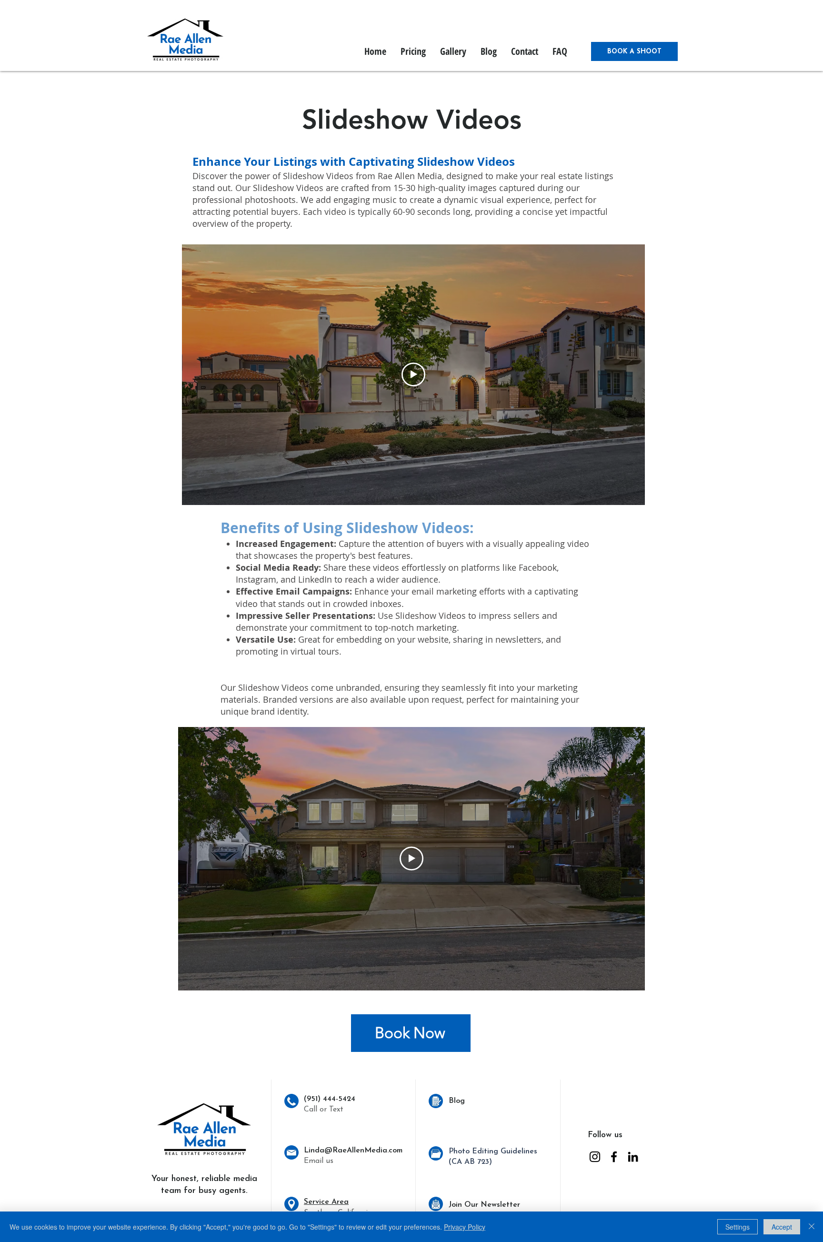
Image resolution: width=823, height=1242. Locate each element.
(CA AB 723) (470, 1162)
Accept (782, 1227)
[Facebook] (614, 1157)
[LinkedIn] (633, 1157)
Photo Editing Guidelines (493, 1151)
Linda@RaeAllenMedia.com (353, 1150)
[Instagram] (595, 1157)
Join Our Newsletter (484, 1205)
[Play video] (413, 374)
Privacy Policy (464, 1227)
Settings (737, 1227)
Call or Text (323, 1109)
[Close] (811, 1226)
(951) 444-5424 (329, 1099)
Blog (457, 1101)
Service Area (326, 1202)
